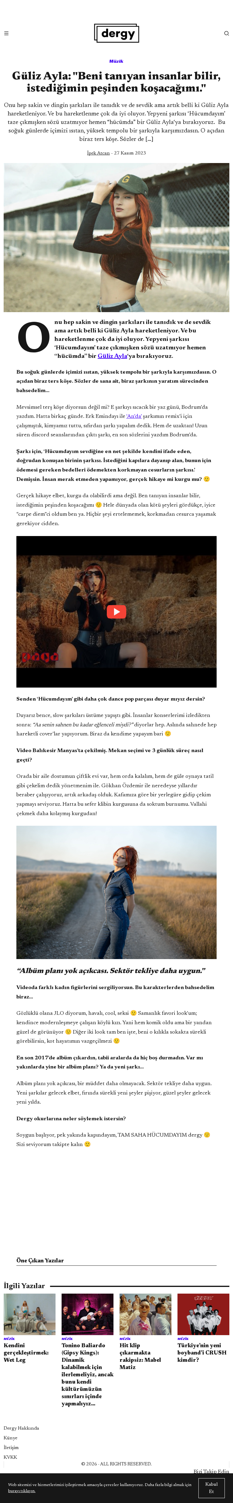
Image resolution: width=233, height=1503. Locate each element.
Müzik (116, 61)
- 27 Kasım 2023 (116, 153)
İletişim (11, 1447)
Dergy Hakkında (21, 1428)
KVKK (10, 1457)
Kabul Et (211, 1488)
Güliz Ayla (112, 356)
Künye (10, 1438)
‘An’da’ (134, 416)
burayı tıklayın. (21, 1491)
